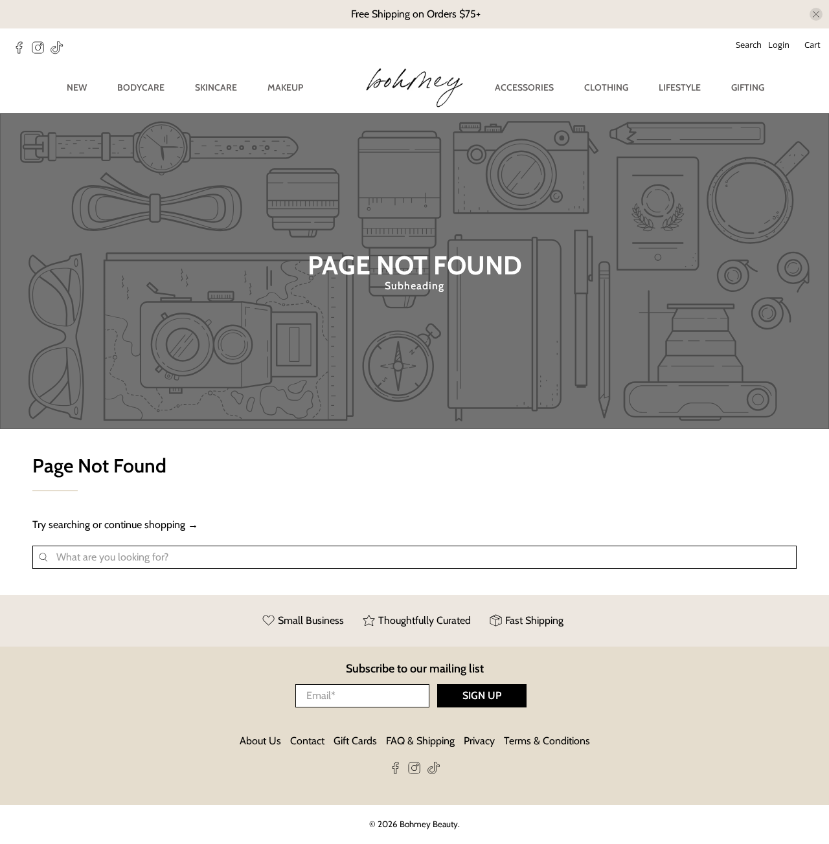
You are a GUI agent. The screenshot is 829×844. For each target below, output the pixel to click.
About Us (260, 741)
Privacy (479, 741)
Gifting (747, 87)
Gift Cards (355, 741)
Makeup (285, 87)
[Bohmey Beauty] (414, 87)
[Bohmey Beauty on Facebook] (22, 51)
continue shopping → (151, 524)
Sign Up (481, 695)
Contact (307, 741)
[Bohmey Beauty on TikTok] (60, 51)
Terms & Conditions (547, 741)
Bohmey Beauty (429, 824)
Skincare (216, 87)
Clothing (606, 87)
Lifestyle (680, 87)
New (77, 87)
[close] (816, 14)
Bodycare (141, 87)
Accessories (524, 87)
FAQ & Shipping (420, 741)
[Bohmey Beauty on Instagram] (41, 51)
